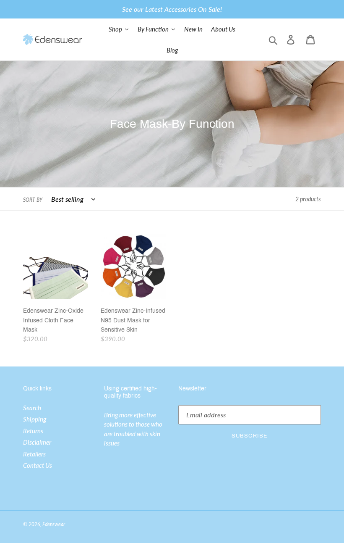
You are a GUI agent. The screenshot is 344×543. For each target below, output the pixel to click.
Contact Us (37, 465)
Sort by (32, 200)
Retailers (34, 454)
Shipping (34, 419)
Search (32, 407)
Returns (33, 431)
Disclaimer (37, 442)
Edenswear (53, 524)
